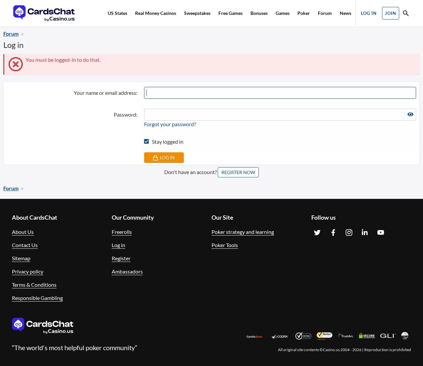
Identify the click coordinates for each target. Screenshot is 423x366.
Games (282, 13)
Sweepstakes (197, 13)
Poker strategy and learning (243, 232)
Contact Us (25, 245)
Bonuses (259, 13)
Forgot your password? (170, 124)
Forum (325, 13)
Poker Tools (225, 245)
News (345, 13)
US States (117, 13)
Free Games (230, 13)
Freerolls (122, 232)
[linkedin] (365, 232)
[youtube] (381, 232)
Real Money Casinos (155, 13)
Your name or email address (105, 93)
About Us (23, 232)
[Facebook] (333, 232)
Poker (303, 13)
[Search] (406, 14)
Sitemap (21, 258)
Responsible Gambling (37, 298)
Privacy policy (27, 271)
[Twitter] (317, 232)
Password (125, 114)
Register (121, 258)
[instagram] (349, 232)
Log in (118, 245)
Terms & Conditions (34, 284)
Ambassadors (127, 271)
